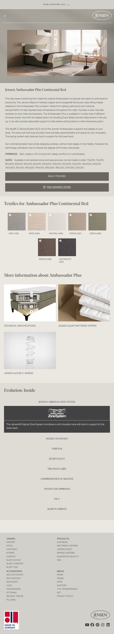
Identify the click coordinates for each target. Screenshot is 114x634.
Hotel (9, 546)
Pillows (10, 600)
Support (62, 586)
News (60, 575)
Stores (10, 553)
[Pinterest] (97, 625)
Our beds (62, 542)
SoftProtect (13, 579)
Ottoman (11, 593)
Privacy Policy (65, 596)
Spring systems (66, 553)
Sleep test (12, 567)
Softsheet (12, 582)
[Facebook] (92, 625)
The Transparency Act (67, 591)
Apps (59, 582)
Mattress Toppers (67, 546)
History (10, 542)
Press (60, 579)
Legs (9, 586)
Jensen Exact (64, 550)
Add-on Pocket (15, 575)
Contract (12, 550)
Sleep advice (13, 560)
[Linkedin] (108, 625)
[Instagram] (103, 625)
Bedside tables (14, 596)
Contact (11, 557)
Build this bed (57, 176)
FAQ (59, 560)
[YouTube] (87, 625)
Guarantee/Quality (68, 557)
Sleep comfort (15, 564)
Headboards (13, 589)
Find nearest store (59, 187)
